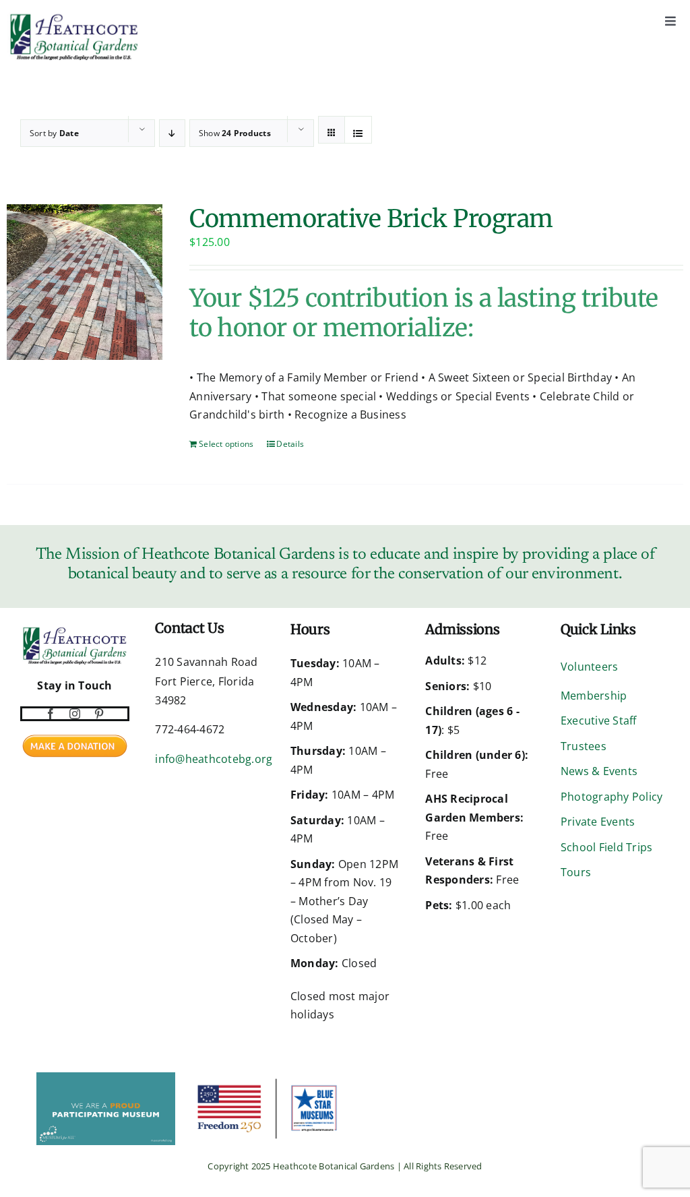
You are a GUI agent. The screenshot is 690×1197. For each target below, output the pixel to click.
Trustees (583, 746)
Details (290, 444)
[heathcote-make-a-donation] (74, 733)
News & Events (599, 771)
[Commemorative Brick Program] (84, 282)
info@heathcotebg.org (213, 758)
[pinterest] (99, 713)
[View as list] (358, 133)
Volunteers (589, 666)
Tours (576, 872)
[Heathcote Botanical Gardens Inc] (21, 1081)
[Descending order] (172, 133)
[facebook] (50, 713)
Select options (226, 444)
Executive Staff (599, 720)
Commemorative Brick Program (371, 219)
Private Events (598, 821)
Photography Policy (611, 796)
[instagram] (74, 713)
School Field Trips (606, 847)
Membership (594, 695)
